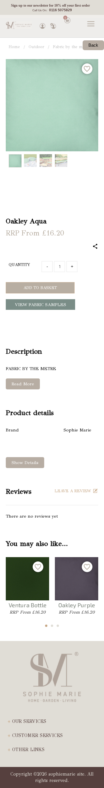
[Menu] (91, 24)
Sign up (17, 5)
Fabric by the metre (71, 46)
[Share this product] (95, 246)
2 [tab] (52, 626)
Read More (23, 384)
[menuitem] (50, 6)
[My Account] (42, 24)
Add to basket (40, 287)
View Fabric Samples (40, 304)
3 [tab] (58, 626)
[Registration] (53, 24)
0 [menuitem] (65, 17)
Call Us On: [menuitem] (52, 10)
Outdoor (36, 46)
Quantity (19, 264)
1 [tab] (46, 626)
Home (14, 46)
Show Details (25, 462)
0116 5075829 (59, 10)
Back (93, 45)
